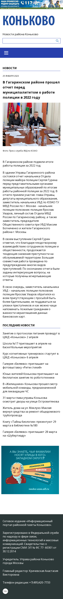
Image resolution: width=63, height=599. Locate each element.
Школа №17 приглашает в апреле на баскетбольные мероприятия (27, 345)
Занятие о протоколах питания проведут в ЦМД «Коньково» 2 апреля (31, 335)
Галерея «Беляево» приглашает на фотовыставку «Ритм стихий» (25, 365)
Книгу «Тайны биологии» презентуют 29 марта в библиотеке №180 (29, 423)
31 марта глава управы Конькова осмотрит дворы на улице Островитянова (31, 399)
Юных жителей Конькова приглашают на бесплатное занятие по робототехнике (30, 375)
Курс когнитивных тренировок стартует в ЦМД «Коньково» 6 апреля (31, 355)
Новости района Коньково (20, 34)
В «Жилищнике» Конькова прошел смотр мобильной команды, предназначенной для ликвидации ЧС (30, 387)
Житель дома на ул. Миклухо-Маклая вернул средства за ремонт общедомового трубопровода (31, 411)
